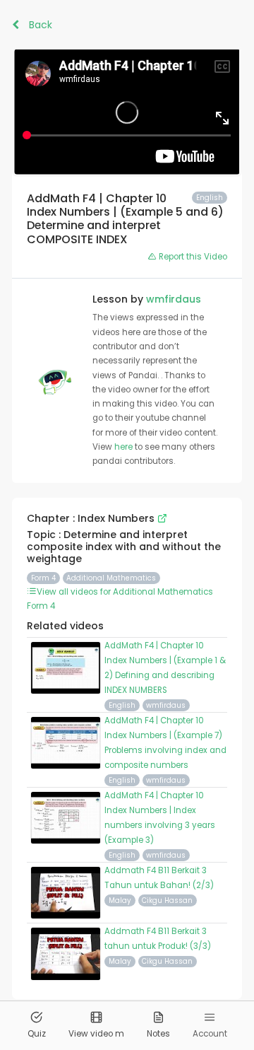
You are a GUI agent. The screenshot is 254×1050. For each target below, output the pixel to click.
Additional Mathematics (111, 578)
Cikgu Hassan (167, 900)
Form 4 (43, 578)
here (124, 447)
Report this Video (192, 256)
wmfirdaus (173, 299)
